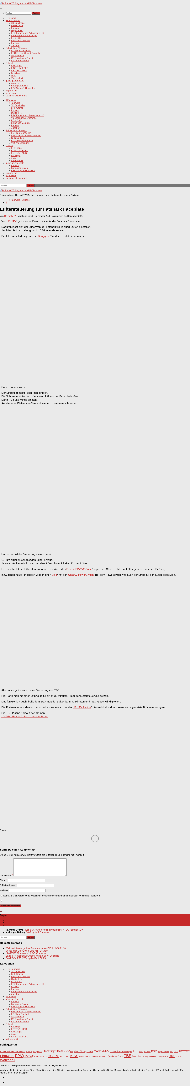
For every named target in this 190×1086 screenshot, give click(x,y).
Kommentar (6, 875)
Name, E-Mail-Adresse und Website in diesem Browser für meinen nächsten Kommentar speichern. (52, 896)
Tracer (165, 1056)
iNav (67, 1056)
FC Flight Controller (21, 50)
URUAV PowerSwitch (81, 574)
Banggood (44, 236)
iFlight (62, 1056)
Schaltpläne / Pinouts (16, 48)
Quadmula (112, 1056)
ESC (154, 1051)
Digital (129, 1052)
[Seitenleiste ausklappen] (1, 911)
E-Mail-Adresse (8, 885)
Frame (35, 1056)
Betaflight (15, 73)
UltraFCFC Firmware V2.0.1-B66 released (26, 953)
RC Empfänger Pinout (22, 58)
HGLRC (53, 1056)
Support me (11, 90)
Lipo (54, 574)
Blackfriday (80, 1051)
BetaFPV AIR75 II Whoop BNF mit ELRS (26, 958)
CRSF (123, 1051)
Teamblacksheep (155, 1056)
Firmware (7, 1056)
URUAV (11, 221)
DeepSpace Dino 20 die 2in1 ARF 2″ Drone (27, 951)
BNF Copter (17, 25)
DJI (136, 1051)
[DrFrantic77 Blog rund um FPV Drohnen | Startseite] (21, 3)
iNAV (13, 75)
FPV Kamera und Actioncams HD (27, 33)
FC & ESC (16, 38)
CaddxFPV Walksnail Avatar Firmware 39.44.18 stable (32, 956)
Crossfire (115, 1051)
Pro (105, 1056)
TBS (127, 1055)
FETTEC (184, 1051)
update (178, 1056)
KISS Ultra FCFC (19, 68)
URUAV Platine (82, 707)
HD (46, 1056)
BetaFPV (63, 1051)
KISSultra (83, 1056)
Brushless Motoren (20, 40)
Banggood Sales (19, 85)
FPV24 (27, 1056)
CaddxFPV (101, 1051)
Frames (15, 28)
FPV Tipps (16, 65)
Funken (15, 43)
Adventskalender (9, 1051)
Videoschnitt (17, 78)
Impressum (11, 93)
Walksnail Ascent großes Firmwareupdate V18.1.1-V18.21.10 (36, 948)
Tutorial (9, 63)
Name (3, 880)
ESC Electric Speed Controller (26, 53)
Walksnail (7, 1060)
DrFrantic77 (10, 216)
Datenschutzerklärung (16, 95)
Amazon (15, 83)
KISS (74, 1056)
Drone (141, 1052)
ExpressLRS (163, 1052)
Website (4, 890)
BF (71, 1051)
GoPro (41, 1056)
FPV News (11, 18)
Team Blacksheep (140, 1056)
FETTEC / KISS (19, 70)
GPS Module (17, 55)
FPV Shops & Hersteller (23, 88)
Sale (120, 1056)
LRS (98, 1056)
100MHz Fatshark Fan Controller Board (24, 716)
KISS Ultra (91, 1056)
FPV (19, 1055)
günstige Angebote (15, 80)
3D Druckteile (18, 23)
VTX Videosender (20, 60)
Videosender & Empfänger (24, 35)
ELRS (147, 1051)
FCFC (176, 1052)
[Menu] (1, 8)
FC (171, 1051)
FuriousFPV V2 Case (79, 569)
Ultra (172, 1056)
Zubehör (15, 45)
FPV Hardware (13, 20)
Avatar (29, 1051)
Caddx (90, 1051)
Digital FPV (17, 30)
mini (102, 1056)
